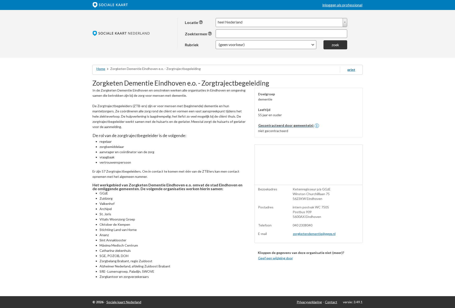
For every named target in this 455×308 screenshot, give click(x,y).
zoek (335, 45)
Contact (331, 302)
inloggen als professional (342, 5)
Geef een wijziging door (275, 258)
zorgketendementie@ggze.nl (314, 234)
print (351, 70)
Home (100, 69)
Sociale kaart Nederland (123, 302)
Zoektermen (196, 34)
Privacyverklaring (309, 302)
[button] (266, 44)
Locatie (192, 22)
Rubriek (192, 44)
